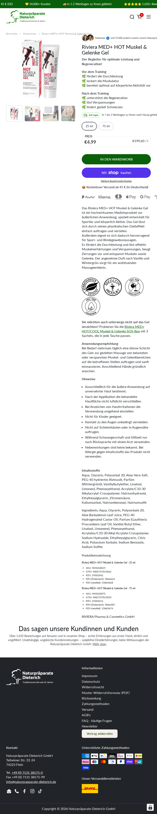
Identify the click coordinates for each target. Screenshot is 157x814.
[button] (132, 16)
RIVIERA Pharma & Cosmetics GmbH (108, 616)
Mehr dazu (99, 644)
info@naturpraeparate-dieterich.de (31, 782)
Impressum (89, 676)
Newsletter (90, 726)
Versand (87, 709)
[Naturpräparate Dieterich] (25, 16)
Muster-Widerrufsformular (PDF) (105, 693)
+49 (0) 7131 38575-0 (27, 772)
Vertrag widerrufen (100, 733)
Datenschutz (91, 681)
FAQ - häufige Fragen (97, 721)
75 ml (106, 126)
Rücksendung (91, 698)
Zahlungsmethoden (95, 704)
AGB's (86, 715)
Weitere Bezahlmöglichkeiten (116, 181)
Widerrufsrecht (93, 687)
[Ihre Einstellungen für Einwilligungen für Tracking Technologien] (150, 807)
